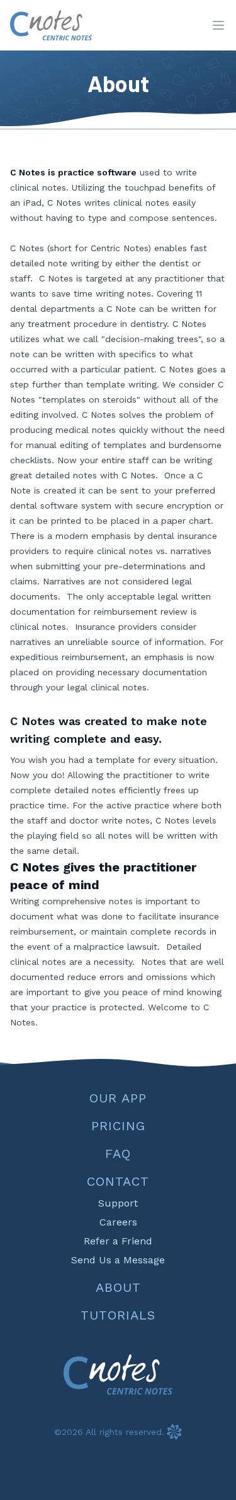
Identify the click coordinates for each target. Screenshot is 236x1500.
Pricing (118, 1125)
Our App (118, 1098)
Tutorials (118, 1315)
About (118, 1287)
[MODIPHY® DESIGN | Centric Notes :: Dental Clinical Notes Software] (174, 1431)
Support (118, 1203)
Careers (118, 1222)
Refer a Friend (118, 1241)
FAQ (118, 1153)
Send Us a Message (118, 1260)
